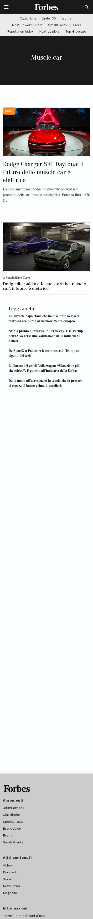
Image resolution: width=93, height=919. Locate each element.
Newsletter (11, 886)
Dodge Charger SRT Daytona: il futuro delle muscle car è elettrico (43, 172)
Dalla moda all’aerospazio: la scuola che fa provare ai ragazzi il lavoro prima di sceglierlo (45, 383)
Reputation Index (20, 31)
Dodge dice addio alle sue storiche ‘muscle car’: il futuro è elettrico (44, 286)
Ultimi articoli (13, 808)
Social (8, 879)
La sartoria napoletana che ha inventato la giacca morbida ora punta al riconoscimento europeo (44, 318)
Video (7, 865)
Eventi (8, 835)
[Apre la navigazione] (6, 7)
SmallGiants (57, 25)
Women (67, 18)
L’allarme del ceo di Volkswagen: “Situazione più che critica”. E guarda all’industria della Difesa (44, 368)
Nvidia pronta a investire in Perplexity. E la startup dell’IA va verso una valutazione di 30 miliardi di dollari (46, 335)
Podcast (9, 872)
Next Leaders (49, 31)
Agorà (76, 25)
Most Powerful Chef (27, 25)
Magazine (10, 893)
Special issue (13, 821)
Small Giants (13, 842)
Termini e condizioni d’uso (24, 916)
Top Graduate (75, 31)
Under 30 (49, 18)
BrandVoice (12, 828)
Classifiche (28, 18)
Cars (9, 111)
